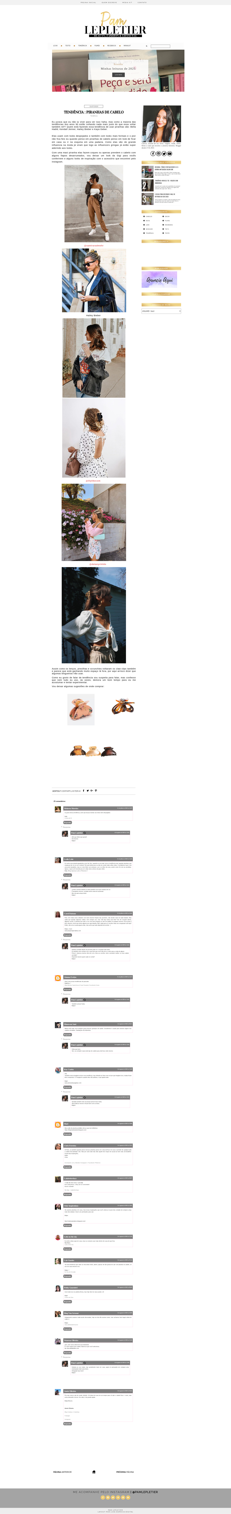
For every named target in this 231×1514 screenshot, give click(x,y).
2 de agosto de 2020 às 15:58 (124, 1236)
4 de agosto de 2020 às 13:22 (122, 885)
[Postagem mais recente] (62, 1473)
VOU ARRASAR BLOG (71, 1324)
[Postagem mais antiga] (125, 1473)
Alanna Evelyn (70, 977)
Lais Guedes (69, 1260)
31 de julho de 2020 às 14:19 (124, 808)
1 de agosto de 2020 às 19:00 (124, 1123)
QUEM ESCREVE (109, 2)
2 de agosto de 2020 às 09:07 (124, 1178)
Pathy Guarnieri (70, 1288)
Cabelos (149, 216)
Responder (67, 822)
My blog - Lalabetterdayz (72, 1190)
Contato (142, 2)
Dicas (148, 221)
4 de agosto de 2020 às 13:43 (122, 832)
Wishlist (127, 46)
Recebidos (111, 46)
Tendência (82, 46)
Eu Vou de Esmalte (70, 1272)
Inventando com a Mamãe (72, 1162)
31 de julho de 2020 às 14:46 (124, 859)
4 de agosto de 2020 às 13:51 (122, 1097)
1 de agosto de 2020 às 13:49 (124, 1069)
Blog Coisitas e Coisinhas (72, 1412)
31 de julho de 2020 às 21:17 (124, 976)
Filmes (97, 46)
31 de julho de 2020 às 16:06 (124, 913)
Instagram (83, 1162)
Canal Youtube (84, 985)
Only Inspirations (71, 1206)
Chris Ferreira (70, 1146)
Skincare (149, 229)
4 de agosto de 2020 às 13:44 (122, 1044)
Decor (167, 216)
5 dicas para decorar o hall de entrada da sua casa (165, 195)
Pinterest (97, 1162)
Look (55, 46)
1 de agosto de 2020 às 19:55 (124, 1145)
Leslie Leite (68, 859)
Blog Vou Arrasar (71, 1313)
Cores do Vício (69, 1297)
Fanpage (67, 1415)
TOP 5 (167, 229)
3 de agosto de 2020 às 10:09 (124, 1312)
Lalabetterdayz (70, 1178)
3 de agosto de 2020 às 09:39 (124, 1287)
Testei (67, 46)
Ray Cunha (69, 1069)
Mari (66, 1124)
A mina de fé (68, 818)
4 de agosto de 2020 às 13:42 (122, 945)
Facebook (92, 985)
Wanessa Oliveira (71, 1340)
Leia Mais (118, 81)
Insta (97, 985)
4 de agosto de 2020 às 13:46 (122, 1362)
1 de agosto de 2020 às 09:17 (124, 1024)
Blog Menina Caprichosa (72, 985)
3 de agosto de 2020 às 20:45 (124, 1390)
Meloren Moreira (71, 808)
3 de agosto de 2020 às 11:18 (124, 1340)
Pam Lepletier (77, 833)
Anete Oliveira (70, 1391)
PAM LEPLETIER (115, 1510)
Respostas (67, 827)
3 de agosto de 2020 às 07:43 (124, 1260)
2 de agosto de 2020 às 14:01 (124, 1205)
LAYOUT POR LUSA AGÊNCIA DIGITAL (115, 1512)
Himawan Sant (70, 1024)
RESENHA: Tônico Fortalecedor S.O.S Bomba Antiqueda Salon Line (166, 168)
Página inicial (88, 2)
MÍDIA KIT (127, 2)
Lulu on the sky (70, 1237)
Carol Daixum (70, 914)
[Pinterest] (96, 792)
